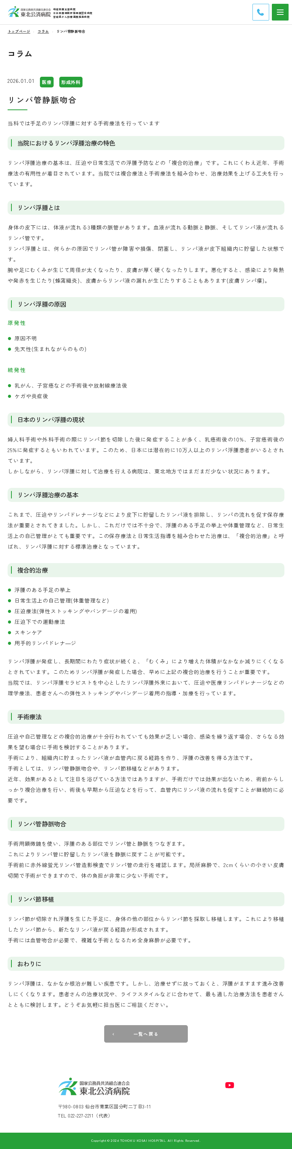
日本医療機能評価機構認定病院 (73, 13)
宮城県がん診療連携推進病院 (71, 17)
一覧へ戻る (146, 1034)
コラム (43, 31)
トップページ (19, 31)
